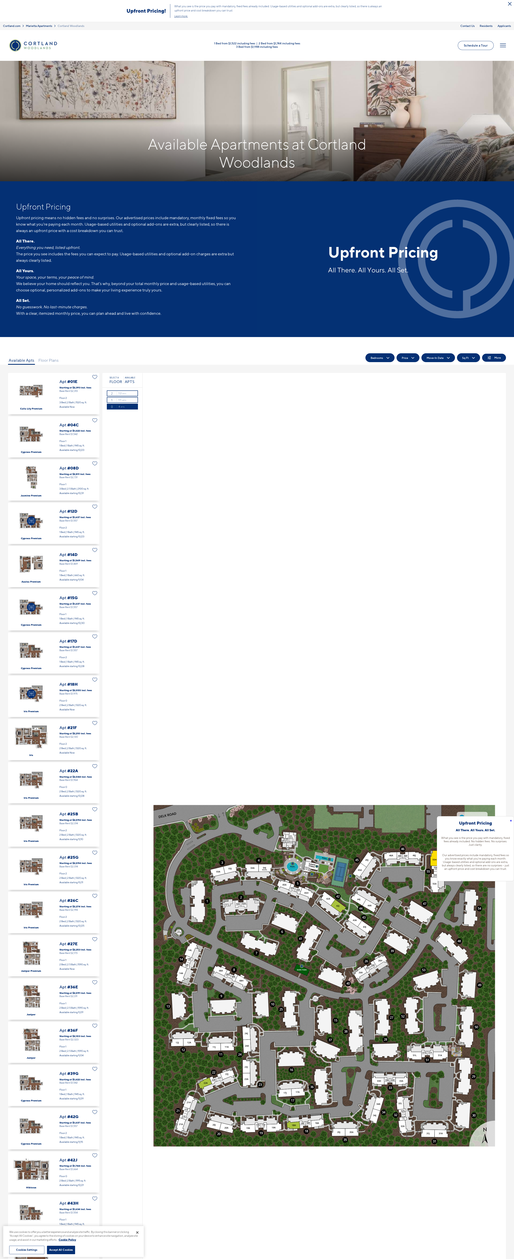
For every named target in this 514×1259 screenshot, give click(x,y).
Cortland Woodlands (71, 26)
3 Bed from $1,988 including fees (257, 46)
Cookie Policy (67, 1239)
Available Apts (21, 360)
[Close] (137, 1232)
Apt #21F (53, 739)
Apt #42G (53, 1128)
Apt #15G (53, 609)
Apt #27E (53, 955)
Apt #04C (53, 436)
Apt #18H (53, 696)
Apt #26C (53, 912)
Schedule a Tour (476, 45)
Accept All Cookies (61, 1249)
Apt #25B (53, 825)
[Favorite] (94, 377)
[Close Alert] (510, 4)
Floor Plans (48, 360)
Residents (486, 26)
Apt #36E (53, 999)
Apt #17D (53, 653)
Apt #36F (53, 1042)
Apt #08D (53, 480)
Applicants (504, 26)
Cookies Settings (26, 1249)
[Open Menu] (503, 45)
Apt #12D (53, 523)
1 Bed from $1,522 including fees (234, 43)
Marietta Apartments (39, 26)
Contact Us (467, 26)
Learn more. (181, 16)
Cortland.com (11, 26)
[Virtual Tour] (31, 520)
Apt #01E (53, 393)
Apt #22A (53, 782)
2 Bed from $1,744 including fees (279, 43)
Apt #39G (53, 1085)
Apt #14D (53, 566)
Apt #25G (53, 869)
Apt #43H (53, 1215)
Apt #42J (53, 1172)
